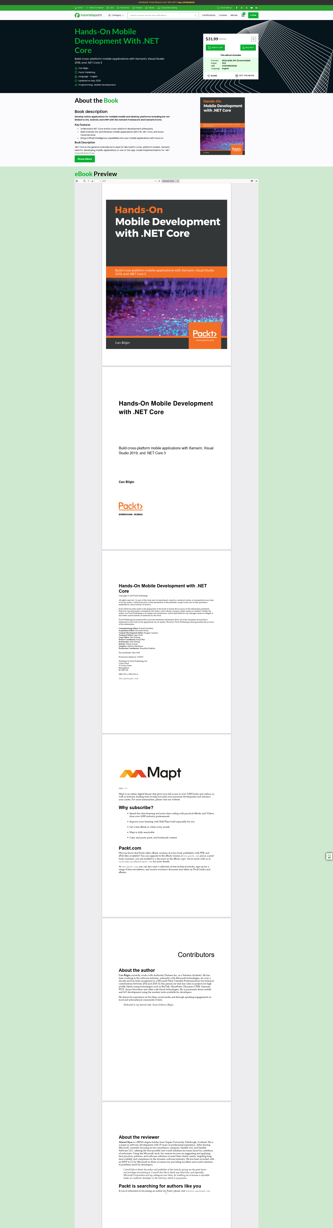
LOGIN (253, 15)
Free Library (124, 8)
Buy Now (250, 47)
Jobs (112, 8)
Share (214, 75)
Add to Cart (217, 47)
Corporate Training (169, 8)
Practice (139, 8)
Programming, (85, 84)
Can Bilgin (83, 68)
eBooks (234, 15)
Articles (151, 8)
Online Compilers (96, 8)
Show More (85, 159)
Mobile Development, (105, 84)
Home (80, 8)
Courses (223, 15)
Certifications (208, 15)
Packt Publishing (86, 72)
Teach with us (226, 8)
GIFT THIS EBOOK (246, 75)
